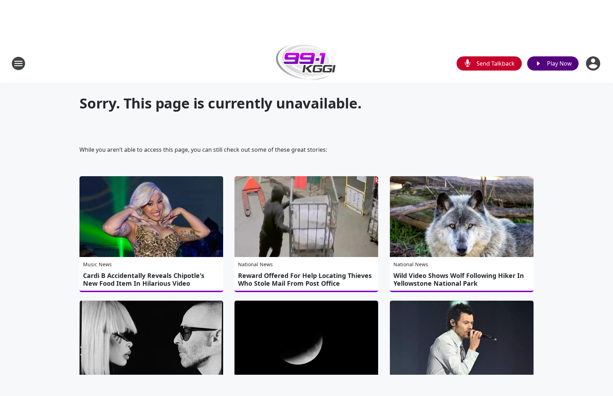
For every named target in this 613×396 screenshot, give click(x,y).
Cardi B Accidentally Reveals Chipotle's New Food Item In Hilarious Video (143, 279)
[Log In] (594, 63)
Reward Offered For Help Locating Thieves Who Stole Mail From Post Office (305, 279)
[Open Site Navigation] (18, 63)
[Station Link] (306, 63)
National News (255, 264)
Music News (97, 264)
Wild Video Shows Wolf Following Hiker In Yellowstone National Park (458, 279)
